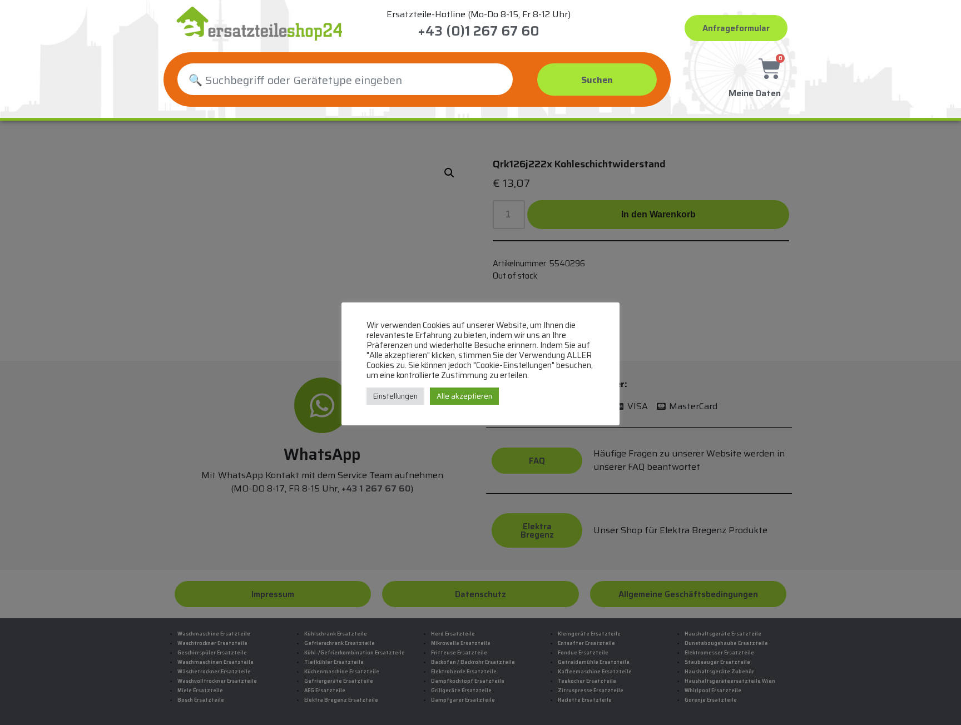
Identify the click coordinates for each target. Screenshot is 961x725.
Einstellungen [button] (395, 396)
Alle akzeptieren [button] (464, 396)
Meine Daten (755, 93)
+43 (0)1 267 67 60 (478, 31)
